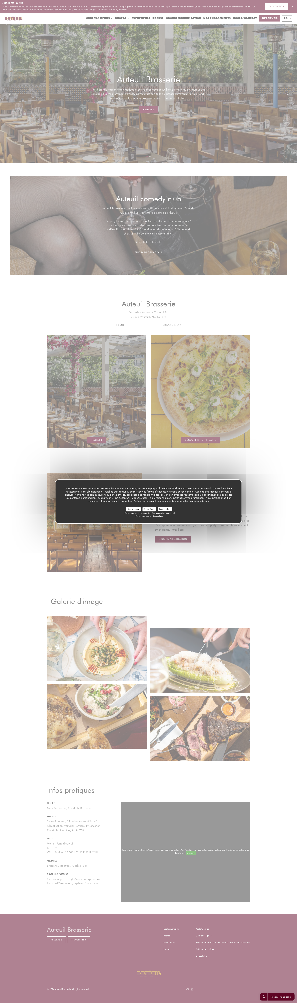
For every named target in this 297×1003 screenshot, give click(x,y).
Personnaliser (165, 509)
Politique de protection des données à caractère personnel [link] (150, 513)
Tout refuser (149, 509)
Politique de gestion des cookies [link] (149, 516)
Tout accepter (133, 509)
